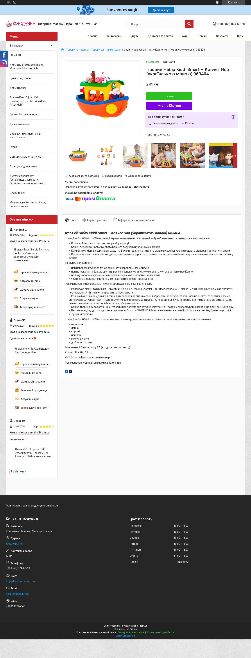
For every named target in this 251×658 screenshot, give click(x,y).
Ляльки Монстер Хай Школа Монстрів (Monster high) (27, 66)
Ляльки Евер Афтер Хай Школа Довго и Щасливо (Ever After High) (28, 101)
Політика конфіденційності (160, 632)
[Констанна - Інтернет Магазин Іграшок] (20, 24)
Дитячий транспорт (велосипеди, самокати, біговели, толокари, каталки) (27, 180)
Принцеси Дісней (20, 78)
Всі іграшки (16, 45)
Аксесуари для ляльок (23, 166)
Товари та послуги (77, 49)
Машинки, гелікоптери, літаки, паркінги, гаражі (28, 204)
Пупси (13, 146)
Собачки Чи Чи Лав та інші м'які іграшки (25, 135)
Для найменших (19, 124)
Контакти (222, 36)
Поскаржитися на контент (131, 632)
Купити (169, 96)
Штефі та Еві (17, 192)
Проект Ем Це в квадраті (24, 114)
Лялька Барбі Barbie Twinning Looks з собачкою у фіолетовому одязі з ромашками (31, 255)
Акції (185, 36)
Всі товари (113, 36)
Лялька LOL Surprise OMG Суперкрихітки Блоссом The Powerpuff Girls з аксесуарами (33, 453)
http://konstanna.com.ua (20, 581)
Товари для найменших (105, 49)
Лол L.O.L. (16, 55)
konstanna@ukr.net (17, 593)
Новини (202, 36)
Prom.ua (143, 626)
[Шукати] (189, 24)
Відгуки (133, 36)
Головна (92, 36)
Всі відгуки (17, 471)
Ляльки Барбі (18, 87)
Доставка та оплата (160, 36)
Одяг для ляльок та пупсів (26, 156)
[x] (70, 372)
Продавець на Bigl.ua (125, 629)
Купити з (163, 105)
